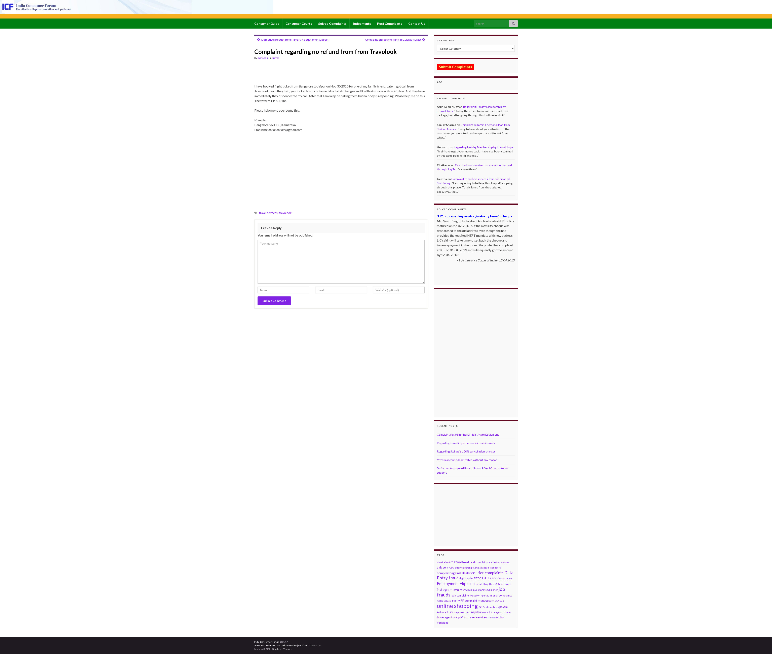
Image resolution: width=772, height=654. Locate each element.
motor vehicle (444, 601)
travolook (285, 213)
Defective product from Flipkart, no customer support (295, 39)
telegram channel (502, 612)
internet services (462, 589)
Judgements (362, 23)
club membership (463, 567)
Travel (275, 57)
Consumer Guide (266, 23)
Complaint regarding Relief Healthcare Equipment (468, 434)
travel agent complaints (452, 617)
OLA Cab (499, 601)
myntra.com (486, 600)
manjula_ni (263, 57)
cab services (445, 567)
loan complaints (460, 595)
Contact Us (416, 23)
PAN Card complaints (488, 607)
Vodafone (442, 622)
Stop (477, 277)
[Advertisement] (327, 74)
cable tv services (499, 562)
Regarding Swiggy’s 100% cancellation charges (466, 451)
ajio (445, 562)
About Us (259, 645)
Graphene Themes (282, 649)
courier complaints (487, 572)
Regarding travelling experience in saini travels (466, 443)
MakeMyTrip (477, 595)
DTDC (477, 578)
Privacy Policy (289, 645)
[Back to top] (763, 645)
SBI (451, 612)
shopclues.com (461, 612)
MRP (454, 601)
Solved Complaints (332, 23)
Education (506, 578)
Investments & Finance (485, 589)
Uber (501, 617)
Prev (440, 285)
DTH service (491, 578)
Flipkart (467, 583)
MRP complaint (467, 600)
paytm (503, 607)
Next (511, 285)
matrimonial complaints (498, 595)
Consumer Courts (298, 23)
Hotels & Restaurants (499, 584)
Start (474, 277)
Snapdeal (475, 612)
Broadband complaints (475, 562)
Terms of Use (273, 645)
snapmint (487, 612)
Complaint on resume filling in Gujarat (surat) (393, 39)
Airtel (440, 562)
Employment (448, 583)
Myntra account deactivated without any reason (467, 460)
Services (302, 645)
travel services (268, 213)
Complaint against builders (487, 567)
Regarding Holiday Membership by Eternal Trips (483, 147)
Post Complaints (389, 23)
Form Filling (481, 584)
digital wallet (466, 578)
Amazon (454, 562)
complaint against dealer (454, 573)
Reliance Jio (443, 612)
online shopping (457, 605)
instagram (444, 589)
